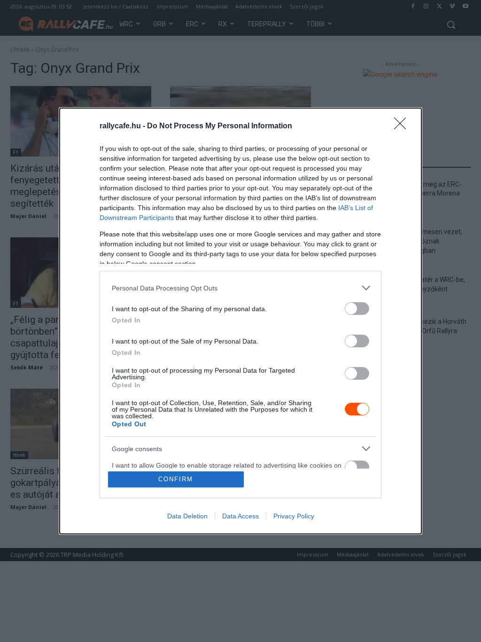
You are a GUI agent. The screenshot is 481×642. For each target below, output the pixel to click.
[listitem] (240, 288)
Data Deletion (187, 516)
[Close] (403, 126)
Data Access (240, 516)
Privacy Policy (293, 516)
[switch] (357, 308)
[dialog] (240, 321)
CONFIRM (175, 479)
